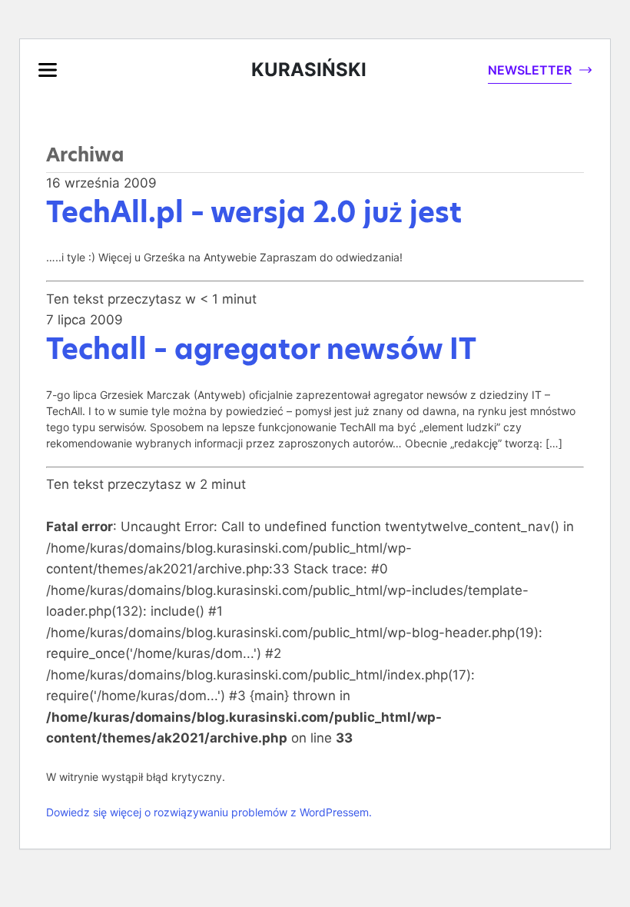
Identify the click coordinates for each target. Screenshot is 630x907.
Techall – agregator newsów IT (261, 349)
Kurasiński (308, 69)
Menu (47, 70)
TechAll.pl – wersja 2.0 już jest (254, 212)
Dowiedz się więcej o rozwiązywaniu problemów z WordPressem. (209, 812)
